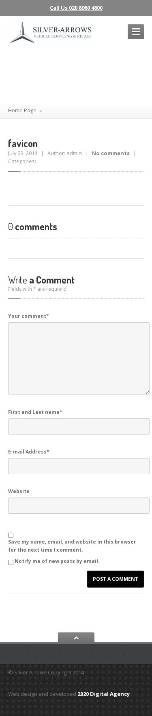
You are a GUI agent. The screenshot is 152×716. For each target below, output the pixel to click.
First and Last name (35, 412)
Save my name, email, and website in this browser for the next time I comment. (72, 545)
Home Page (22, 110)
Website (19, 491)
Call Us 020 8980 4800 (76, 7)
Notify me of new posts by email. (57, 561)
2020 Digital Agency (103, 693)
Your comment (28, 316)
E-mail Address (28, 451)
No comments (111, 153)
